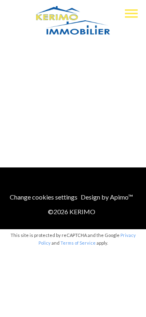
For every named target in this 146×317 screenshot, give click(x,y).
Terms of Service (78, 242)
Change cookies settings (43, 197)
